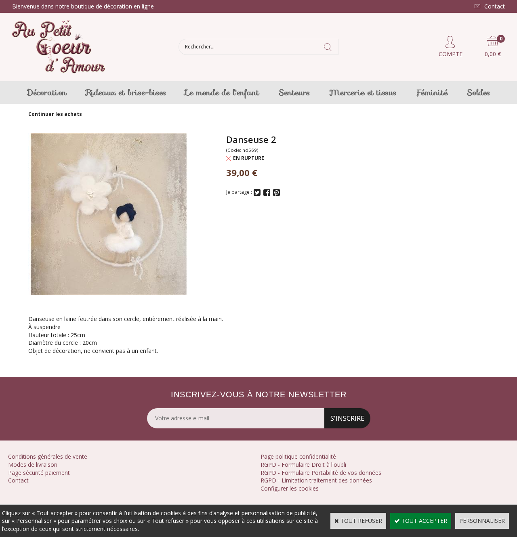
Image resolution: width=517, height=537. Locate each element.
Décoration (47, 92)
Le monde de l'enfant (222, 92)
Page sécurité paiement (39, 472)
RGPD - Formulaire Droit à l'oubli (303, 464)
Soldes (478, 92)
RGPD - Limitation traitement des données (316, 480)
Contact (18, 480)
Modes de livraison (32, 464)
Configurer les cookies (290, 488)
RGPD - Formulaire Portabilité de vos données (321, 472)
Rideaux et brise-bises (126, 92)
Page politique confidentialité (298, 456)
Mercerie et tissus (362, 92)
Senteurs (294, 92)
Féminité (432, 92)
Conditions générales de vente (47, 456)
